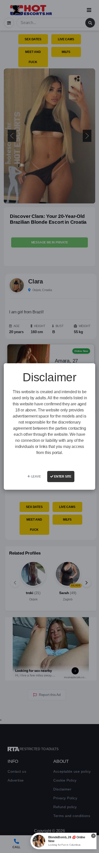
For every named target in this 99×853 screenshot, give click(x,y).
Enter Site (62, 476)
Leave (35, 476)
